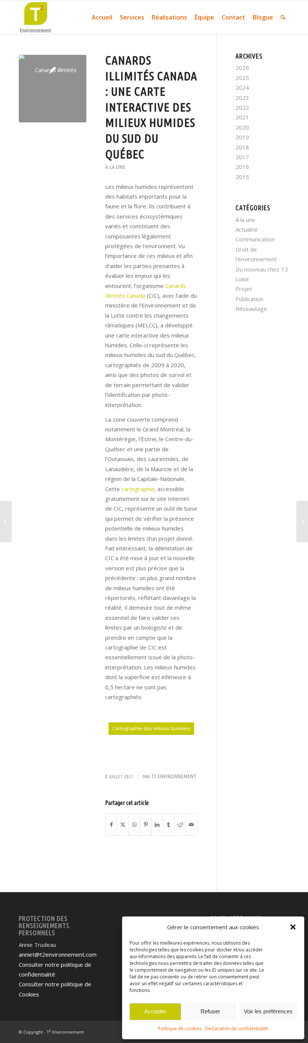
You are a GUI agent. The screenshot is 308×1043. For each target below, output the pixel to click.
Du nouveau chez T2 (262, 269)
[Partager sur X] (122, 824)
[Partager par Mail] (191, 824)
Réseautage (251, 308)
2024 (242, 87)
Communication (255, 239)
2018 (242, 147)
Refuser (210, 1011)
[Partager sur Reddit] (180, 824)
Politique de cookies (179, 1028)
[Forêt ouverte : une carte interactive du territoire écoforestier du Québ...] (302, 521)
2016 (242, 166)
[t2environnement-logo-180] (35, 17)
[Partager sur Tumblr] (168, 824)
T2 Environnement (173, 776)
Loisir (242, 279)
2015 (242, 177)
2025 (242, 77)
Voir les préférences (268, 1011)
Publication (249, 299)
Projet (244, 288)
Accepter (155, 1011)
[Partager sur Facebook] (111, 824)
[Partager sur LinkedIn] (157, 824)
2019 (242, 137)
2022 (242, 107)
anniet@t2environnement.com (58, 954)
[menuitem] (102, 17)
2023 (242, 97)
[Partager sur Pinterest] (145, 824)
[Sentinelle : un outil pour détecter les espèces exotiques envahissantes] (6, 521)
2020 (242, 127)
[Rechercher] (283, 17)
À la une (115, 167)
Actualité (247, 229)
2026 (242, 67)
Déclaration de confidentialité (236, 1028)
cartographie (137, 489)
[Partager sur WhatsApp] (134, 824)
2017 (242, 157)
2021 (242, 117)
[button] (293, 927)
